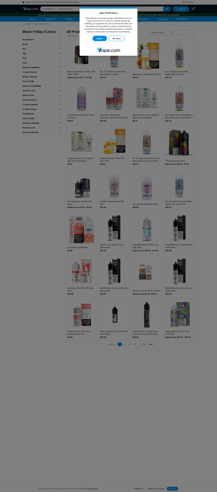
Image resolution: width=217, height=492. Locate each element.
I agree (99, 38)
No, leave (117, 38)
